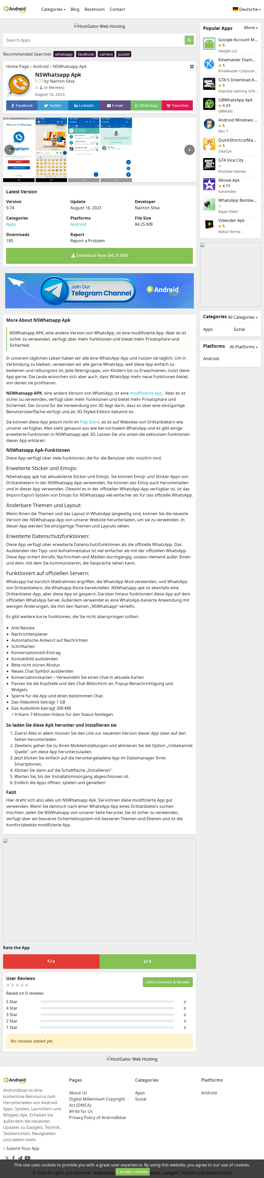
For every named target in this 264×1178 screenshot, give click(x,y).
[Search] (189, 40)
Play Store (90, 422)
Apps (11, 224)
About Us (78, 1093)
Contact (117, 9)
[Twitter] (7, 1158)
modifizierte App (146, 393)
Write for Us (81, 1111)
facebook (86, 54)
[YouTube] (26, 1157)
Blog (75, 9)
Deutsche (248, 9)
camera (106, 54)
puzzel (123, 54)
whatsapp (63, 54)
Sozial (239, 329)
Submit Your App (22, 1148)
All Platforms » (244, 347)
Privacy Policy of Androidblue (97, 1117)
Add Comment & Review (167, 981)
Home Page (17, 66)
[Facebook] (12, 1157)
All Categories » (243, 317)
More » (251, 28)
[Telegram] (19, 1157)
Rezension (95, 9)
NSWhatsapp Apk (70, 66)
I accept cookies (132, 1171)
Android (41, 66)
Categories (51, 9)
